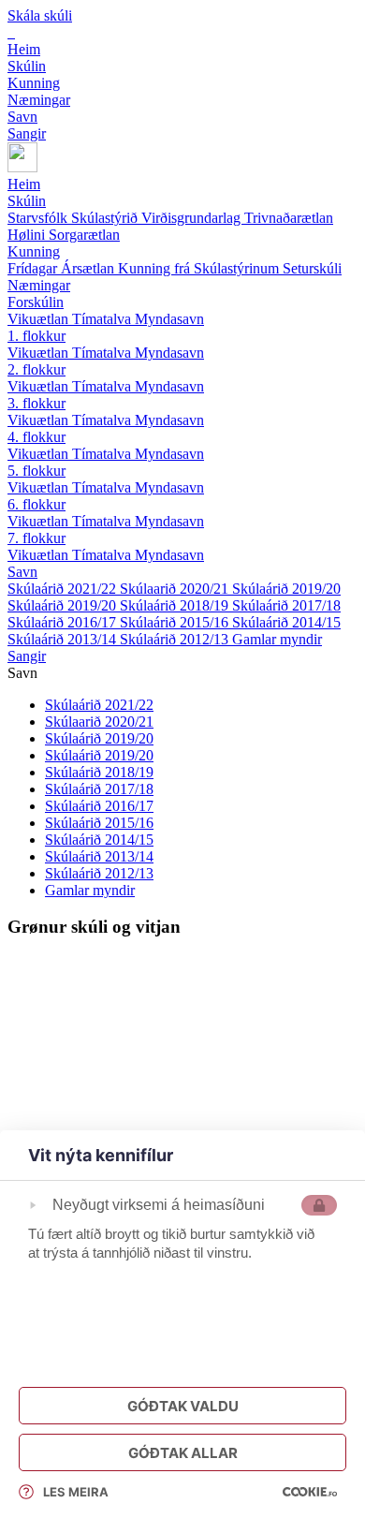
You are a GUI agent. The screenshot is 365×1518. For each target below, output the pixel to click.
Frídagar (34, 268)
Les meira (76, 1491)
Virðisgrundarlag (192, 218)
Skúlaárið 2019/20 (286, 589)
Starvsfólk (39, 218)
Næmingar (38, 285)
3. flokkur (36, 403)
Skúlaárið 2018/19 (176, 605)
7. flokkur (36, 538)
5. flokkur (36, 471)
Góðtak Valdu (183, 1406)
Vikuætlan (39, 319)
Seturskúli (312, 268)
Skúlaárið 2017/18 (286, 605)
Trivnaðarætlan (288, 218)
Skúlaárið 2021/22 (63, 589)
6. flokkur (36, 504)
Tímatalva (103, 319)
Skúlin (26, 201)
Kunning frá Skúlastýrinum (200, 268)
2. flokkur (36, 369)
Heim (23, 184)
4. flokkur (36, 437)
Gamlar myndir (277, 639)
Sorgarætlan (84, 235)
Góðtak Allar (183, 1453)
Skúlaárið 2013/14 (63, 639)
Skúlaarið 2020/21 (176, 589)
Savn (22, 572)
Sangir (26, 656)
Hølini (28, 235)
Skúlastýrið (106, 218)
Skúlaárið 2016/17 (63, 622)
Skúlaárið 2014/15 (286, 622)
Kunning (33, 251)
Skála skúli (39, 15)
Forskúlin (35, 302)
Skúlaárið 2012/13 (176, 639)
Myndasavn (169, 319)
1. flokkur (36, 336)
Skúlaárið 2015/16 (176, 622)
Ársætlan (89, 268)
